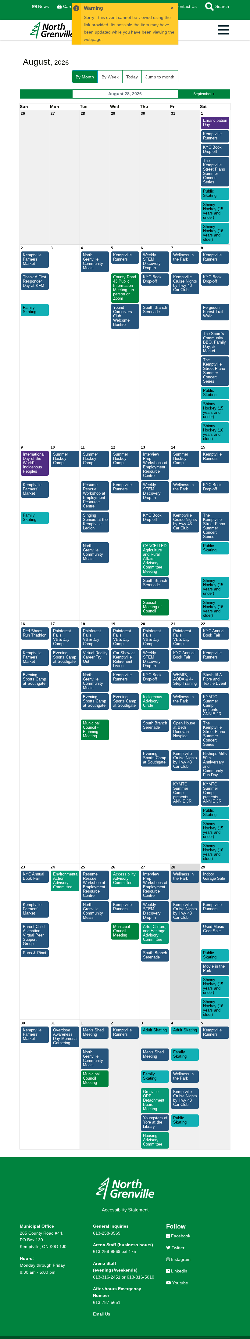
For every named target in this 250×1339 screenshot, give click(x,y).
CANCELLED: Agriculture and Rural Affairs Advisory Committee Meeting (155, 559)
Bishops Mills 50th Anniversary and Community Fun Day (215, 764)
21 (173, 624)
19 (113, 624)
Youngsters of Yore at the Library (155, 1122)
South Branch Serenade (155, 309)
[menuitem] (40, 7)
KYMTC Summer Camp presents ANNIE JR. (213, 705)
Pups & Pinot (34, 953)
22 (203, 624)
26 (23, 113)
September (202, 94)
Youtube (179, 1282)
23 (23, 867)
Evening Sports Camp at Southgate (64, 657)
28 (83, 113)
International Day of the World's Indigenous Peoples (34, 463)
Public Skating (209, 193)
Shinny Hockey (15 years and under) (213, 211)
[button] (215, 6)
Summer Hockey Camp (60, 458)
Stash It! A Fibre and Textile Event (214, 679)
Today (132, 76)
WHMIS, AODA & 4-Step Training (185, 679)
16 (23, 624)
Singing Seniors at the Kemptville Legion (95, 521)
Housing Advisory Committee (152, 1140)
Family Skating (29, 309)
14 (173, 447)
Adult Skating (155, 1030)
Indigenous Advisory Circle (152, 701)
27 (53, 113)
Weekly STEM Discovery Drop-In (152, 261)
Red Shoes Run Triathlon (34, 633)
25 (83, 867)
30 (143, 113)
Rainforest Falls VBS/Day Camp (62, 637)
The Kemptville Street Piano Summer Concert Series (214, 171)
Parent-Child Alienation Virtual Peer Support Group (34, 935)
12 (113, 447)
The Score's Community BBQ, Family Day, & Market (214, 342)
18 (83, 624)
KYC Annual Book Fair (213, 633)
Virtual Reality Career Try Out (95, 657)
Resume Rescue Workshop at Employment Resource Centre (94, 495)
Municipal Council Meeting (121, 931)
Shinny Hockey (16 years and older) (213, 233)
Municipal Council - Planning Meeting (91, 729)
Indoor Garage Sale (214, 876)
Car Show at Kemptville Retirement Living (124, 659)
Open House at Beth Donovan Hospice (184, 729)
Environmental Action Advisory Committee (65, 880)
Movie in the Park (214, 968)
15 (203, 447)
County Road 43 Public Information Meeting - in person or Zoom (124, 288)
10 (53, 447)
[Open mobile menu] (223, 30)
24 (53, 867)
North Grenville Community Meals (93, 261)
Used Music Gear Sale (213, 929)
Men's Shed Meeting (93, 1032)
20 (143, 624)
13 (143, 447)
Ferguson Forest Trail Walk (213, 311)
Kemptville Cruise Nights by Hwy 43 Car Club (185, 283)
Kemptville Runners (212, 136)
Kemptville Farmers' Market (32, 259)
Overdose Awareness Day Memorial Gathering (65, 1036)
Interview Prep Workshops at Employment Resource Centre (155, 465)
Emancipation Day (215, 122)
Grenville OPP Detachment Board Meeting (153, 1100)
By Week (110, 76)
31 (173, 113)
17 (53, 624)
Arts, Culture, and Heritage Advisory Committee (154, 933)
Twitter (177, 1247)
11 (83, 447)
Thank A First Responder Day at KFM (34, 281)
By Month (85, 76)
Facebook (180, 1235)
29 (113, 113)
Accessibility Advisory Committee (124, 878)
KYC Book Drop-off (212, 149)
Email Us (101, 1314)
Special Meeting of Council (152, 607)
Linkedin (178, 1271)
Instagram (180, 1259)
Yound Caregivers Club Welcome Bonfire (122, 316)
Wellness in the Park (183, 257)
